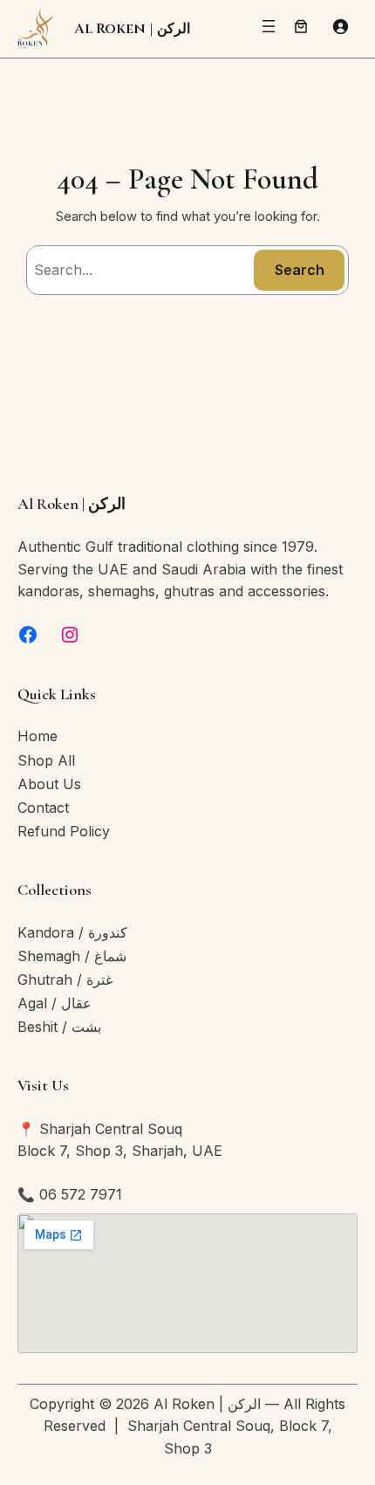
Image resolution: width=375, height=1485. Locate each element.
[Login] (340, 26)
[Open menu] (268, 26)
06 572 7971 (80, 1194)
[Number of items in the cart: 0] (300, 26)
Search (299, 269)
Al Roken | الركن (132, 28)
